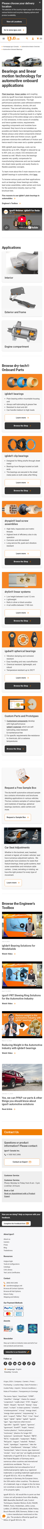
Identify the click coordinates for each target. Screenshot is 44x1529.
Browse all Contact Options (13, 1288)
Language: (14, 1369)
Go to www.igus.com (12, 30)
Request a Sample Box (16, 817)
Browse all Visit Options (12, 1291)
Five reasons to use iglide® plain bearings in (20, 197)
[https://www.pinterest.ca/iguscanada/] (33, 1363)
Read (7, 1109)
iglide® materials (14, 727)
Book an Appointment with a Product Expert (19, 1194)
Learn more (21, 418)
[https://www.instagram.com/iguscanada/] (10, 1363)
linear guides (20, 94)
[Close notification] (39, 2)
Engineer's (10, 203)
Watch (7, 954)
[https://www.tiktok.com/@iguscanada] (29, 1363)
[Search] (27, 38)
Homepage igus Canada (11, 46)
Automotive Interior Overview (30, 46)
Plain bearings (8, 94)
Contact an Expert (20, 1162)
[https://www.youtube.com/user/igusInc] (19, 1363)
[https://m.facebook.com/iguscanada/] (5, 1363)
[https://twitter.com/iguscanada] (24, 1363)
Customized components (17, 721)
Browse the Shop (21, 426)
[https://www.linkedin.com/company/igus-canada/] (15, 1363)
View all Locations (14, 22)
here (35, 174)
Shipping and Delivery (11, 1297)
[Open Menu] (3, 38)
